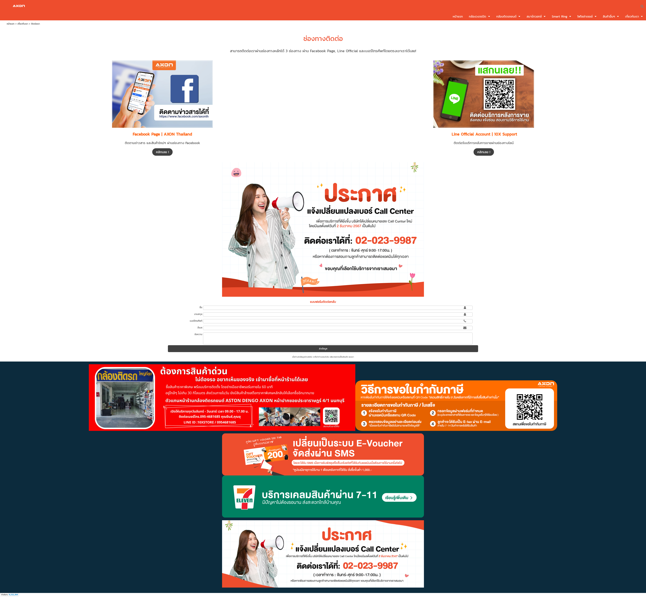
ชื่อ (201, 307)
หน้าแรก (10, 24)
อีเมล (200, 327)
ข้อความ (198, 334)
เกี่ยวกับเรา (22, 24)
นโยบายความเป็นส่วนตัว (339, 356)
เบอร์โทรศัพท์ (196, 321)
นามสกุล (198, 314)
